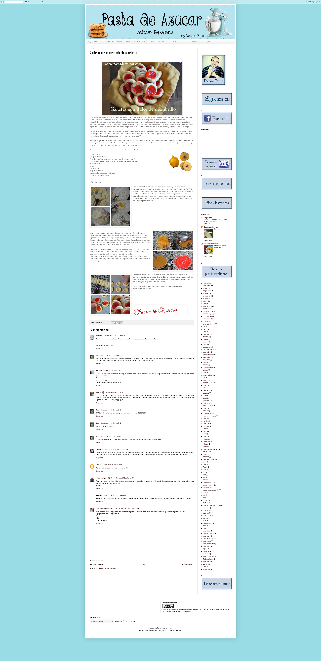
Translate (131, 621)
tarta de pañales (208, 533)
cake (204, 329)
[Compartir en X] (117, 322)
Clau (97, 355)
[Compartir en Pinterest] (122, 322)
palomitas (206, 469)
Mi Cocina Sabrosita (211, 244)
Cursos (183, 41)
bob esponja (207, 314)
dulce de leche (208, 367)
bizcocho (206, 309)
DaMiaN (98, 392)
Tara (97, 465)
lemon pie (206, 424)
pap (204, 475)
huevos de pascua (209, 416)
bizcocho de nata (209, 311)
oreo (204, 462)
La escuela (173, 41)
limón (205, 434)
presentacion (207, 515)
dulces (205, 370)
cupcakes (206, 360)
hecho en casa (208, 406)
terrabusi (206, 551)
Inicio (143, 564)
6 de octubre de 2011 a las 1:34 (116, 392)
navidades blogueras (210, 459)
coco (204, 344)
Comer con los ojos (211, 227)
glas (204, 395)
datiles (205, 365)
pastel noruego (208, 485)
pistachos (206, 500)
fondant (205, 380)
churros (205, 342)
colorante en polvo (209, 349)
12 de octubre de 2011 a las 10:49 (116, 449)
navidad (206, 457)
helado (205, 408)
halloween (206, 403)
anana (205, 288)
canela (205, 332)
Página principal (94, 41)
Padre (205, 467)
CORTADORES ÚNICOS (113, 41)
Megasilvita (208, 218)
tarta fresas (207, 541)
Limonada (217, 229)
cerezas (206, 337)
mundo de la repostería (211, 449)
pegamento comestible (211, 490)
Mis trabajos (205, 41)
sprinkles (206, 526)
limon (205, 431)
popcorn (206, 513)
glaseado (206, 401)
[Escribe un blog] (115, 322)
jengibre (206, 418)
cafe (204, 326)
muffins (205, 447)
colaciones (207, 347)
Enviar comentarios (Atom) (108, 568)
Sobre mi (161, 41)
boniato (205, 321)
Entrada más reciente (97, 564)
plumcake (206, 508)
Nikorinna (99, 336)
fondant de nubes (209, 383)
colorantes (206, 352)
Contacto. (193, 41)
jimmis (205, 421)
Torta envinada (208, 559)
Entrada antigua (187, 564)
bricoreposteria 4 (209, 324)
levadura (206, 426)
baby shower (207, 306)
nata (204, 454)
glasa (205, 398)
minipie (205, 444)
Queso (205, 518)
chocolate (206, 339)
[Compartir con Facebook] (119, 322)
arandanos (207, 296)
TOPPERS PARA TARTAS (135, 41)
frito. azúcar (207, 388)
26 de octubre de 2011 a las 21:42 (114, 495)
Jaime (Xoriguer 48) (103, 478)
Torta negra (207, 561)
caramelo (206, 334)
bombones (206, 319)
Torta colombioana (209, 556)
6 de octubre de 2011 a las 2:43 (110, 436)
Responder (99, 348)
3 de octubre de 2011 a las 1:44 (110, 371)
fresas (205, 385)
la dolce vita (100, 449)
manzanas (206, 439)
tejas (204, 549)
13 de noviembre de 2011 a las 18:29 (126, 509)
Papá (205, 477)
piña (204, 498)
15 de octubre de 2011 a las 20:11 (111, 465)
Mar (97, 371)
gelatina (206, 393)
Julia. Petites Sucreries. (104, 509)
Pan (204, 472)
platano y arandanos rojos (212, 505)
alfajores (206, 283)
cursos (205, 362)
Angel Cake (207, 291)
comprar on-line (208, 355)
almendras (206, 286)
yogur (205, 567)
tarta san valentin (209, 544)
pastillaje (206, 487)
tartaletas (206, 546)
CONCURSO (207, 357)
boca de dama (208, 316)
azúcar (205, 304)
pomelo (205, 510)
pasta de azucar (208, 482)
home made (207, 413)
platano (205, 503)
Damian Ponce (182, 610)
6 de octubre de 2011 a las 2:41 (110, 410)
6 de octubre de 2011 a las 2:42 (110, 423)
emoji (205, 373)
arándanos (207, 298)
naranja (205, 452)
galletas (206, 390)
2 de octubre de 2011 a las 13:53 (115, 336)
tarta (204, 528)
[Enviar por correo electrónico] (112, 322)
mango (205, 436)
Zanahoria (206, 569)
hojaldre (206, 411)
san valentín (207, 523)
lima (204, 429)
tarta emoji (206, 536)
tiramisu (206, 554)
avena (205, 301)
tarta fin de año (208, 538)
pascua (205, 480)
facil (204, 378)
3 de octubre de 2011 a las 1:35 (110, 355)
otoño (205, 464)
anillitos (205, 293)
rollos (205, 521)
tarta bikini (206, 531)
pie (204, 495)
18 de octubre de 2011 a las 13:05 (122, 478)
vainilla (205, 564)
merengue (206, 441)
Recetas (151, 41)
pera (204, 493)
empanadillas (207, 375)
